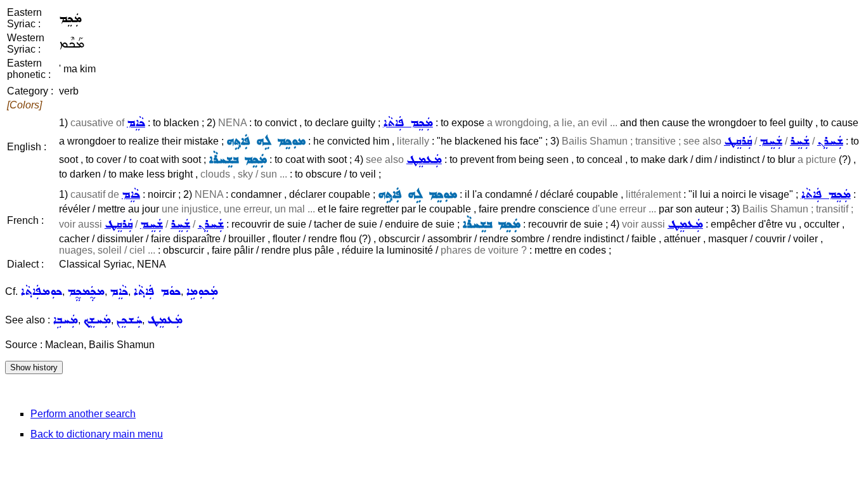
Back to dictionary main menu (96, 434)
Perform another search (83, 413)
